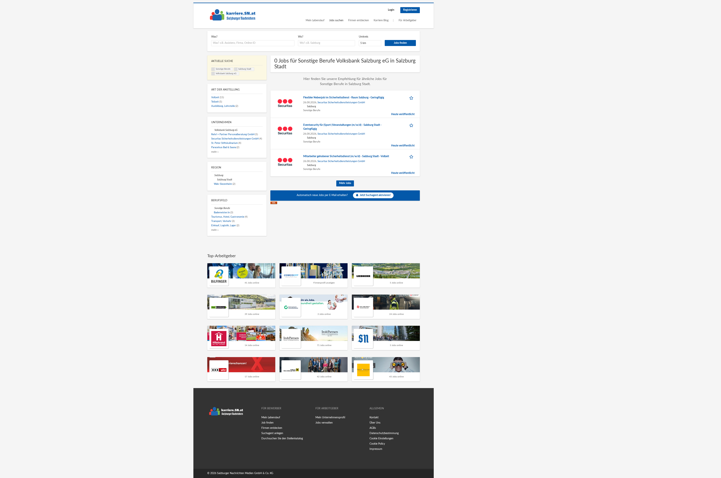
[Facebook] (210, 425)
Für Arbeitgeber (407, 20)
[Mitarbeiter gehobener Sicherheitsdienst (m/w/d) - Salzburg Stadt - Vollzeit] (285, 162)
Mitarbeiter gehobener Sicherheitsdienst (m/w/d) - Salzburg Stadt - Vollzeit (346, 156)
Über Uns (375, 422)
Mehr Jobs (345, 183)
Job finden (267, 422)
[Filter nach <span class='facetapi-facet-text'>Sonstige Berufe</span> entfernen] (213, 69)
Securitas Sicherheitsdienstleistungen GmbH (341, 102)
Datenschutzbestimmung (384, 433)
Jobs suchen (336, 20)
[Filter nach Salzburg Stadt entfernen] (215, 180)
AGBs (373, 428)
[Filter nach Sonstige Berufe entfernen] (212, 208)
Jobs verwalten (324, 422)
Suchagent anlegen (272, 433)
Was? (214, 36)
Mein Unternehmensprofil (330, 417)
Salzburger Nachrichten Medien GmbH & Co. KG (245, 473)
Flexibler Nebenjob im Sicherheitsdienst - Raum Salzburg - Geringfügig (343, 97)
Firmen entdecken (358, 20)
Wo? (300, 36)
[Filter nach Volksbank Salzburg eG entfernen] (212, 130)
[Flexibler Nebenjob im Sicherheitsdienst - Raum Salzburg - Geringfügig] (285, 103)
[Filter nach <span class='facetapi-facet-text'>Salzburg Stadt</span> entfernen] (236, 69)
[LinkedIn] (222, 425)
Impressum (376, 449)
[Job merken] (412, 98)
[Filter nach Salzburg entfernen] (212, 175)
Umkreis (363, 36)
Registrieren (410, 10)
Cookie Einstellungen (381, 438)
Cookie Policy (377, 444)
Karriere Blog (381, 20)
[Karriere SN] (232, 14)
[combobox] (252, 43)
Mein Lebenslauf (315, 20)
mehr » (215, 152)
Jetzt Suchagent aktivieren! (375, 195)
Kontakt (374, 417)
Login (391, 10)
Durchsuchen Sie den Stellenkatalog (282, 438)
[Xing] (216, 425)
